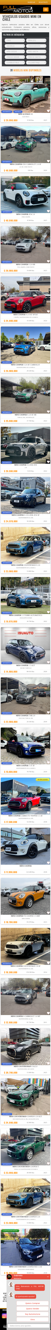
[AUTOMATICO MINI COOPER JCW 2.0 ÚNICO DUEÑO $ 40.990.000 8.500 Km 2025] (25, 223)
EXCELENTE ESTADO (26, 618)
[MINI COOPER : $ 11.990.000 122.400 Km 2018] (25, 875)
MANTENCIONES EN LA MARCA (26, 367)
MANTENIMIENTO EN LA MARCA (25, 567)
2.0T (26, 467)
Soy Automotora (32, 1314)
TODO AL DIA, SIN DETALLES (25, 417)
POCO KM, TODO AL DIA (26, 718)
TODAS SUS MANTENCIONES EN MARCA (26, 1169)
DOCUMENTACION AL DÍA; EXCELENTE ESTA (26, 1119)
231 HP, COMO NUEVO (25, 167)
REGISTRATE (43, 2)
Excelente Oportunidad (26, 1269)
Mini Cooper (26, 918)
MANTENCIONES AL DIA (26, 1019)
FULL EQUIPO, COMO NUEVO (25, 267)
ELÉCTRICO (25, 116)
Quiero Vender (32, 1308)
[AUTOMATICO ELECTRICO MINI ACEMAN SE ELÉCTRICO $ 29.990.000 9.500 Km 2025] (25, 123)
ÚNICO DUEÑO (26, 217)
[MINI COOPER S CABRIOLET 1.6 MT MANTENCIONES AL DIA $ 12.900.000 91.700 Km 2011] (25, 1025)
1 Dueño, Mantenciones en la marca (26, 317)
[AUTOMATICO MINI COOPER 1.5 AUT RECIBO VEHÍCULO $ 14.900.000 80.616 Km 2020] (25, 674)
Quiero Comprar (32, 1303)
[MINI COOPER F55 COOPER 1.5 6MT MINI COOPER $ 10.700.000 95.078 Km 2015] (25, 925)
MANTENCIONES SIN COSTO (26, 1069)
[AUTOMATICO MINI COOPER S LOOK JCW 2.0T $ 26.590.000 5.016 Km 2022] (25, 474)
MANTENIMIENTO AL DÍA (26, 517)
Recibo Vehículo (25, 668)
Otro (32, 1319)
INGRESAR (31, 2)
